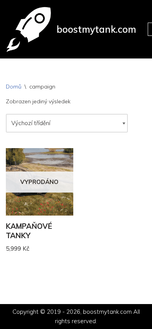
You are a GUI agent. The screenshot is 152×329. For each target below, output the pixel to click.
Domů (13, 86)
